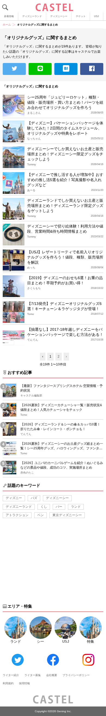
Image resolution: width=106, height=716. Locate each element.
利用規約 (8, 683)
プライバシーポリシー (76, 675)
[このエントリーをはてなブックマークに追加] (65, 69)
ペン (40, 515)
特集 (90, 641)
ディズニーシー (58, 16)
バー (59, 507)
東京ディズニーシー (67, 515)
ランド (76, 507)
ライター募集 (32, 675)
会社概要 (51, 675)
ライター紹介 (11, 675)
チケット (81, 16)
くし (43, 507)
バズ (34, 498)
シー (40, 641)
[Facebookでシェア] (91, 69)
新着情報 (9, 16)
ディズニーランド (32, 16)
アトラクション (17, 515)
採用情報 (24, 683)
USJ (96, 16)
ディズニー (14, 498)
